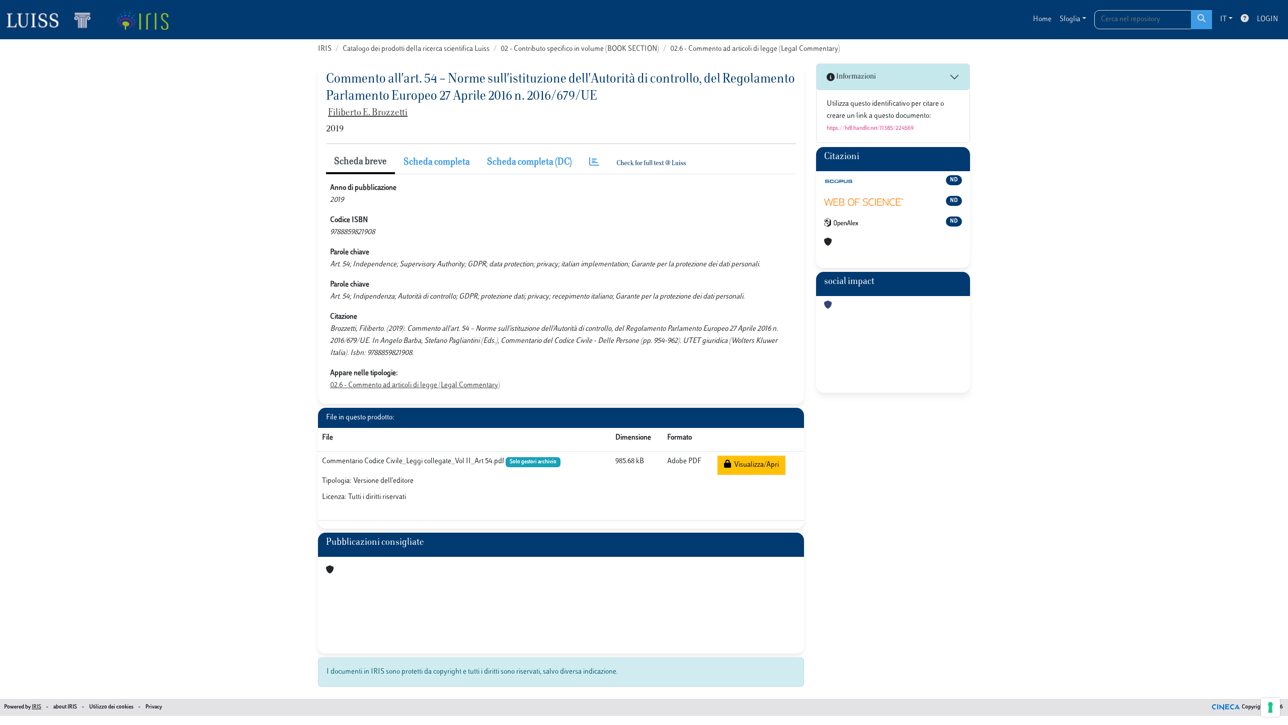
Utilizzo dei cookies (111, 707)
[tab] (594, 163)
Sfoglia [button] (1070, 19)
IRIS (325, 49)
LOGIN (1267, 19)
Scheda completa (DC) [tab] (529, 162)
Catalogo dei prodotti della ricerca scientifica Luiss (416, 49)
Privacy (153, 707)
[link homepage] (53, 20)
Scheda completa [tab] (437, 162)
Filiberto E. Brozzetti (368, 113)
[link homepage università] (142, 20)
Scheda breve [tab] (360, 162)
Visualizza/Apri (755, 465)
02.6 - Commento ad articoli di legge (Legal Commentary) (755, 49)
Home (1042, 19)
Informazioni (855, 77)
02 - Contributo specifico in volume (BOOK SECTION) (580, 49)
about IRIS (65, 707)
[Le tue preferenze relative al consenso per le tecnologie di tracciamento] (1270, 707)
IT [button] (1223, 19)
